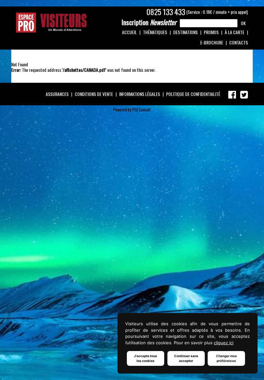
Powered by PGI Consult (132, 110)
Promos (211, 32)
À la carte (234, 32)
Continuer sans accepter (186, 358)
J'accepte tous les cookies (145, 358)
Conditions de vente (94, 93)
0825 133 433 (165, 11)
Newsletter (149, 22)
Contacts (238, 42)
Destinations (185, 32)
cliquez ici (223, 342)
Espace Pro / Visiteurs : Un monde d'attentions (51, 22)
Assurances (57, 93)
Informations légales (139, 93)
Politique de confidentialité (193, 93)
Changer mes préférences (226, 358)
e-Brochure (211, 42)
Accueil (129, 32)
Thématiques (155, 32)
